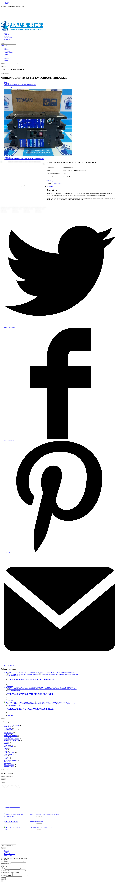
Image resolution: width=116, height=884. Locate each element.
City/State (4, 866)
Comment (3, 877)
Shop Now (7, 51)
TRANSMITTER (9, 766)
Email (3, 868)
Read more (10, 686)
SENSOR (6, 758)
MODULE (7, 745)
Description (50, 186)
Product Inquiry (8, 52)
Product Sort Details (6, 875)
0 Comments (39, 816)
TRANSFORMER (9, 765)
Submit (3, 879)
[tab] (59, 186)
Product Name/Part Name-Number (10, 872)
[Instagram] (8, 786)
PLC (5, 751)
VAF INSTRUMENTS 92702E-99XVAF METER (44, 814)
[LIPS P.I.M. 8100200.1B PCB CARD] (14, 828)
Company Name (6, 863)
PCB (5, 749)
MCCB (6, 742)
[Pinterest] (15, 786)
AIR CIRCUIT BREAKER (11, 725)
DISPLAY (7, 734)
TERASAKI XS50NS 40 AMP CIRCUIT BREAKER (30, 694)
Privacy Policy (8, 855)
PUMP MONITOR (9, 754)
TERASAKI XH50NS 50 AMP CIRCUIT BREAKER (30, 709)
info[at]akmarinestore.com (13, 807)
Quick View (71, 672)
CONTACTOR (8, 733)
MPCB (6, 748)
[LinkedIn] (12, 786)
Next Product (7, 157)
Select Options (5, 73)
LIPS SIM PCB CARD (36, 821)
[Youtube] (18, 786)
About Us (6, 851)
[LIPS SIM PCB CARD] (14, 822)
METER (6, 743)
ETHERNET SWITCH (10, 736)
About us (6, 2)
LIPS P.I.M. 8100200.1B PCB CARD (41, 827)
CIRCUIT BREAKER (58, 183)
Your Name (4, 861)
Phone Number (5, 870)
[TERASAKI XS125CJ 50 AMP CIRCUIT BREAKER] (38, 156)
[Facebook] (5, 786)
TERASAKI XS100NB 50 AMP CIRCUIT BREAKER (30, 679)
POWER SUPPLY (9, 752)
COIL (5, 731)
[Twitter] (2, 786)
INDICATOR (8, 737)
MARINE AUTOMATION (11, 740)
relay (5, 755)
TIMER (6, 762)
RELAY (6, 757)
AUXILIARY (8, 728)
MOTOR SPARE (9, 746)
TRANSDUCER (8, 763)
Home (5, 48)
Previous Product (8, 88)
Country (3, 865)
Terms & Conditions (9, 854)
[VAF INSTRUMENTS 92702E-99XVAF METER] (14, 815)
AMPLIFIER (7, 726)
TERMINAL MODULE (10, 760)
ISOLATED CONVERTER (11, 739)
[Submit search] (17, 63)
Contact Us (7, 3)
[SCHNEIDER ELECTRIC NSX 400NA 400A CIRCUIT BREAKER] (24, 159)
